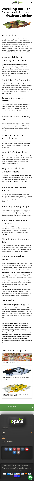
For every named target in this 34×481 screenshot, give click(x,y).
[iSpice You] (17, 2)
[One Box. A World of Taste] (17, 357)
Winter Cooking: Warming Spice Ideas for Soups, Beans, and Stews (16, 378)
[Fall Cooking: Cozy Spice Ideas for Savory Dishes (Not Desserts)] (17, 388)
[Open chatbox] (30, 477)
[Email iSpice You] (18, 452)
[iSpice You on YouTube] (27, 449)
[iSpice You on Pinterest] (14, 449)
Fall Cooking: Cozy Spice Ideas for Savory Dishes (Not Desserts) (16, 394)
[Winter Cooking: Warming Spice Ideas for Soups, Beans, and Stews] (17, 371)
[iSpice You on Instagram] (18, 449)
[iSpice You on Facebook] (6, 449)
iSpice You (10, 465)
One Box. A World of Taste (11, 362)
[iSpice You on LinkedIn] (14, 452)
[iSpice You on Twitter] (10, 449)
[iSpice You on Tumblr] (22, 449)
